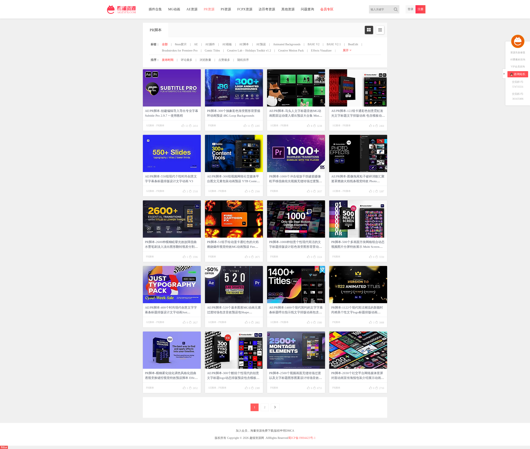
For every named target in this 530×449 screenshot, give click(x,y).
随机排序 (243, 59)
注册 (420, 9)
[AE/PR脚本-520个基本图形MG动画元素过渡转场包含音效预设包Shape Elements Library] (234, 284)
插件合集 (155, 9)
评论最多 (186, 59)
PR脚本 (160, 125)
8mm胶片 (181, 44)
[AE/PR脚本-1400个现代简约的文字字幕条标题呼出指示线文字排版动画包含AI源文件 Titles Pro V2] (296, 284)
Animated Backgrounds (286, 44)
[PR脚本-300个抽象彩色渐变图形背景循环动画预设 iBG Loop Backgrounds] (234, 88)
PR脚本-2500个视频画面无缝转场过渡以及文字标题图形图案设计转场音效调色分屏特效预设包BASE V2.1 (295, 377)
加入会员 (241, 430)
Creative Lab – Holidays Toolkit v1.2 (249, 50)
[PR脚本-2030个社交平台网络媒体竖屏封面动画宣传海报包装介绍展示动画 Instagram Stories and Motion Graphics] (358, 350)
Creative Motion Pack (291, 50)
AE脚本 (244, 44)
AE (196, 44)
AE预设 (261, 44)
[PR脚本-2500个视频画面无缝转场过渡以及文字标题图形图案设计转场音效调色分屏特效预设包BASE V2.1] (296, 350)
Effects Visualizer (321, 50)
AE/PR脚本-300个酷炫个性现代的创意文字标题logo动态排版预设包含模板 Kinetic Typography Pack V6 (233, 377)
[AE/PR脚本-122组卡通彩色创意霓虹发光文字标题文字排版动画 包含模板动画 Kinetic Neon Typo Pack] (358, 88)
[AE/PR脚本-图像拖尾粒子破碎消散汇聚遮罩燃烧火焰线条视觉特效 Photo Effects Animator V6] (358, 153)
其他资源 (288, 9)
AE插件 (210, 44)
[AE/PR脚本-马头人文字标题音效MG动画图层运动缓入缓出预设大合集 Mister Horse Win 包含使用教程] (296, 88)
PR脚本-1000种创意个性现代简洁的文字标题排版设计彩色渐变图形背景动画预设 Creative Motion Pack (295, 246)
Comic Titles (212, 50)
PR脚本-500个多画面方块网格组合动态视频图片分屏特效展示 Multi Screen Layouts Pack (357, 246)
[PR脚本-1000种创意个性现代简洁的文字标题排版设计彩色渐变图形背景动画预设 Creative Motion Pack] (296, 219)
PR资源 (209, 9)
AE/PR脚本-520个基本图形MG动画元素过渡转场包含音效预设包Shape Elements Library (234, 312)
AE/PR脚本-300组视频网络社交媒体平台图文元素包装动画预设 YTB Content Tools (233, 181)
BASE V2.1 (334, 44)
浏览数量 (205, 59)
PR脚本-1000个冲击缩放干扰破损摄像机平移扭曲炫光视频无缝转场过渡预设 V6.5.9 (295, 181)
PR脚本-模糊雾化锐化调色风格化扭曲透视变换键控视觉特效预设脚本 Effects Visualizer (171, 377)
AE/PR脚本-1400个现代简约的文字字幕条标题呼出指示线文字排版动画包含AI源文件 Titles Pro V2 (296, 312)
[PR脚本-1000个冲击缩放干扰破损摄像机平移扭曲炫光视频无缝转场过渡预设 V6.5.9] (296, 153)
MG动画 (174, 9)
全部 (165, 44)
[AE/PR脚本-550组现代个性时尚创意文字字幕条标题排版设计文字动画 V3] (172, 153)
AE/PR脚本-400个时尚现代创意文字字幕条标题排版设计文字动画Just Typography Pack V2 (171, 312)
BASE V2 (313, 44)
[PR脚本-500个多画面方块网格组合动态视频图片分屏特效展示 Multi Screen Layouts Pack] (358, 219)
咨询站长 (519, 74)
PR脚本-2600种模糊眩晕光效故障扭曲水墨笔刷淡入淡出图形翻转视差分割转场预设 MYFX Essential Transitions (171, 246)
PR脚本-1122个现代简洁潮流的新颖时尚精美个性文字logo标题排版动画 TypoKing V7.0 (357, 312)
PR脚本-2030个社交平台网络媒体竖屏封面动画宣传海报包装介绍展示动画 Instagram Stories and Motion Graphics (357, 377)
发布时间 (167, 59)
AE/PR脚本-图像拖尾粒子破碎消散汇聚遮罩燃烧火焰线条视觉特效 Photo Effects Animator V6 (357, 181)
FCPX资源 (244, 9)
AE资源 (192, 9)
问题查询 (307, 9)
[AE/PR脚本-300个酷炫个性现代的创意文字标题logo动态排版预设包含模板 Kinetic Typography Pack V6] (234, 350)
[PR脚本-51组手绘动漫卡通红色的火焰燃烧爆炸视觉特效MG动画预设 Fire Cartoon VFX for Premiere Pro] (234, 219)
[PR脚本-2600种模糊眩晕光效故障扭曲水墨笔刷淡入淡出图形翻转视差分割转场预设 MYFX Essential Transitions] (172, 219)
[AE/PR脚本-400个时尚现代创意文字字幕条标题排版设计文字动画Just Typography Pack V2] (172, 284)
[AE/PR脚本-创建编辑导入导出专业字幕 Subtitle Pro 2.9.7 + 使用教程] (172, 88)
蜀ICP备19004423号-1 (302, 437)
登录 (410, 9)
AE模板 (227, 44)
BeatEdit (353, 44)
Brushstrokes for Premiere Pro (180, 50)
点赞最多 (224, 59)
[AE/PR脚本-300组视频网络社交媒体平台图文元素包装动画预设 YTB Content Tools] (234, 153)
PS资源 (226, 9)
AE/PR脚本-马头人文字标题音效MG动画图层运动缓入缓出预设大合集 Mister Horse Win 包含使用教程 (295, 115)
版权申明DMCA (284, 430)
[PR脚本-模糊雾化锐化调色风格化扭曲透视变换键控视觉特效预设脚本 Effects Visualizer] (172, 350)
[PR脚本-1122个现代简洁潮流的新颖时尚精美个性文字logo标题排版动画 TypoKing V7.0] (358, 284)
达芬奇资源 (267, 9)
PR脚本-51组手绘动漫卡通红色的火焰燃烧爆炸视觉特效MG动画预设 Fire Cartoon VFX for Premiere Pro (233, 246)
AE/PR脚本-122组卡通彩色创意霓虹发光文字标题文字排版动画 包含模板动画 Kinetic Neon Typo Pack (358, 115)
